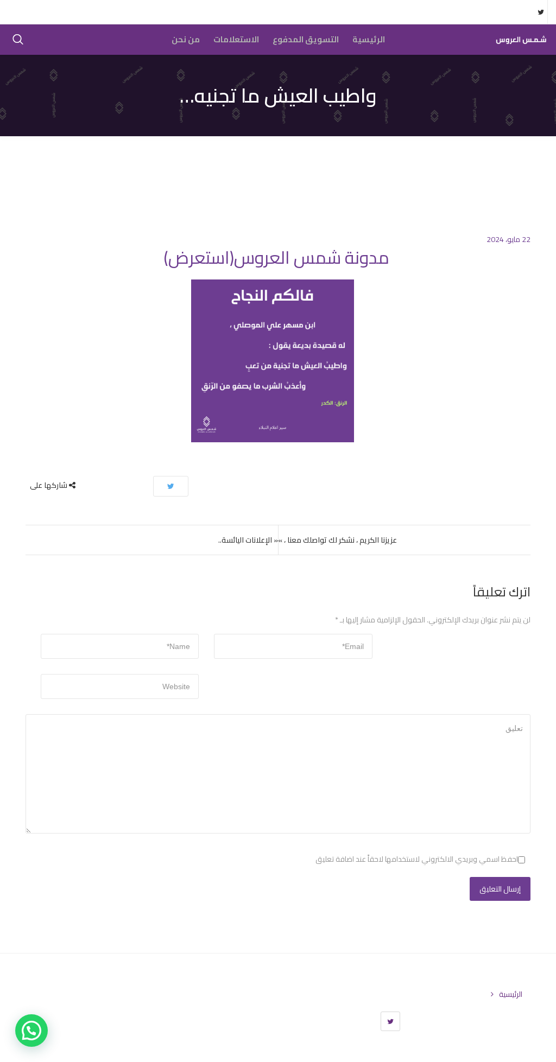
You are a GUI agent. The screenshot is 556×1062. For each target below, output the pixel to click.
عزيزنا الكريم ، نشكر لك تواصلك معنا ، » (337, 540)
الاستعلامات (236, 39)
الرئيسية (368, 39)
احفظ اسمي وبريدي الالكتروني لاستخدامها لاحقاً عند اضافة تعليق (416, 859)
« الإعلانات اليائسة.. (248, 540)
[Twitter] (390, 1021)
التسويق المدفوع (306, 39)
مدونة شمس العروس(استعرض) (276, 257)
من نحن (186, 39)
